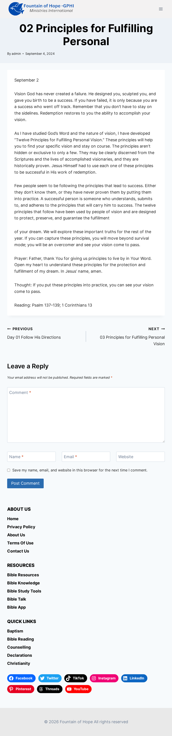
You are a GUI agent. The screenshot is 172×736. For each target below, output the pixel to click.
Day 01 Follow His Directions (34, 333)
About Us (16, 535)
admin (16, 53)
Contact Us (18, 551)
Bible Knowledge (23, 583)
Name (16, 456)
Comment (20, 392)
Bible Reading (20, 639)
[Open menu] (161, 8)
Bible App (16, 607)
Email (70, 456)
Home (13, 518)
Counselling (19, 647)
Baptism (15, 631)
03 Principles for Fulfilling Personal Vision (132, 336)
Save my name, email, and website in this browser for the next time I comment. (79, 470)
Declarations (19, 655)
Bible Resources (23, 574)
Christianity (18, 663)
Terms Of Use (20, 543)
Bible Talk (16, 599)
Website (125, 456)
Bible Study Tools (24, 591)
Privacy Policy (21, 526)
